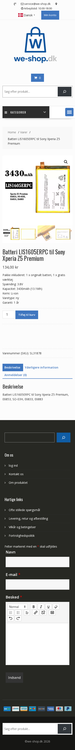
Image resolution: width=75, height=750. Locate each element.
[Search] (63, 437)
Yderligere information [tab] (41, 367)
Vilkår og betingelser (22, 527)
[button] (69, 112)
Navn (10, 551)
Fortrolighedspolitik (22, 536)
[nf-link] (35, 612)
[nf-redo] (18, 618)
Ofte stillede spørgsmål (24, 510)
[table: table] (52, 612)
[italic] (41, 607)
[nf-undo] (10, 618)
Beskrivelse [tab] (12, 367)
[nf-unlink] (43, 612)
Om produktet (18, 483)
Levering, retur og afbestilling (28, 518)
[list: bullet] (18, 612)
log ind (13, 465)
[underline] (48, 607)
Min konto (50, 15)
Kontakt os (16, 474)
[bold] (33, 607)
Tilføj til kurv (26, 315)
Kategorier (18, 112)
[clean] (56, 607)
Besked (14, 597)
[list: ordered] (10, 612)
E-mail (13, 574)
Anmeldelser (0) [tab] (15, 375)
